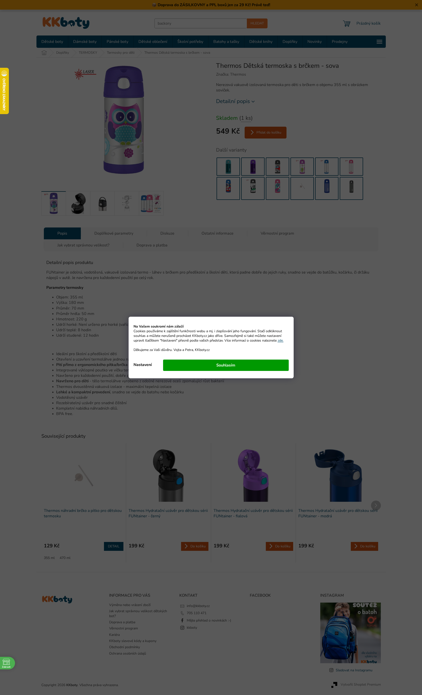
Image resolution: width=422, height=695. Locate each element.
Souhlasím (225, 365)
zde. (281, 340)
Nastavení (143, 364)
